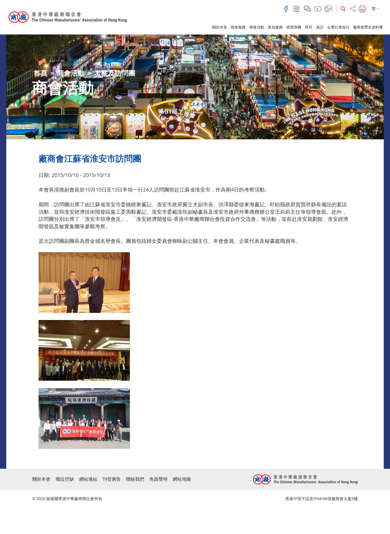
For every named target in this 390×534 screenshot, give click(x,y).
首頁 (40, 73)
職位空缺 (65, 479)
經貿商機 (293, 27)
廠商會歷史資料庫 (368, 27)
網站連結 (88, 479)
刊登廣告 (111, 479)
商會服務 (238, 27)
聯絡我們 (135, 479)
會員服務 (275, 27)
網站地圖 (182, 479)
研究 (308, 27)
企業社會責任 (338, 27)
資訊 (319, 27)
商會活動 (256, 27)
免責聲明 (158, 479)
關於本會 (219, 27)
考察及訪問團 (114, 73)
